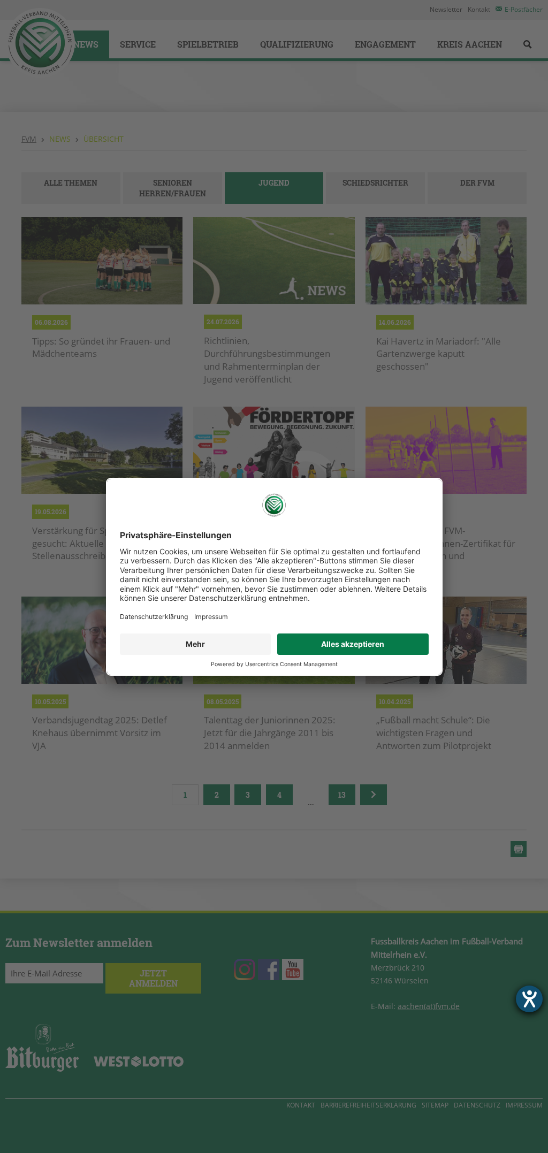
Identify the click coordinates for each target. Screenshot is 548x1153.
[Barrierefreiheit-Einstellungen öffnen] (529, 999)
